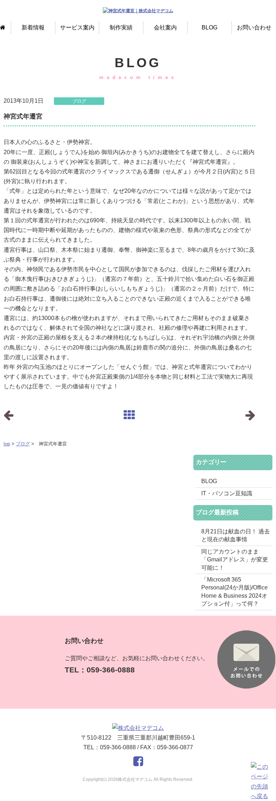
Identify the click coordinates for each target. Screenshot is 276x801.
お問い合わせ (254, 27)
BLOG (209, 27)
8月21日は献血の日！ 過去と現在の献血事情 (235, 535)
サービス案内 (77, 27)
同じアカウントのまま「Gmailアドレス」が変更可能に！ (234, 559)
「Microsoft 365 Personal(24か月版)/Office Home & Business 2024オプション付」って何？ (234, 592)
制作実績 (121, 27)
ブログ (23, 443)
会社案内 (165, 27)
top (7, 443)
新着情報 (33, 27)
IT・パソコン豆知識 (226, 493)
